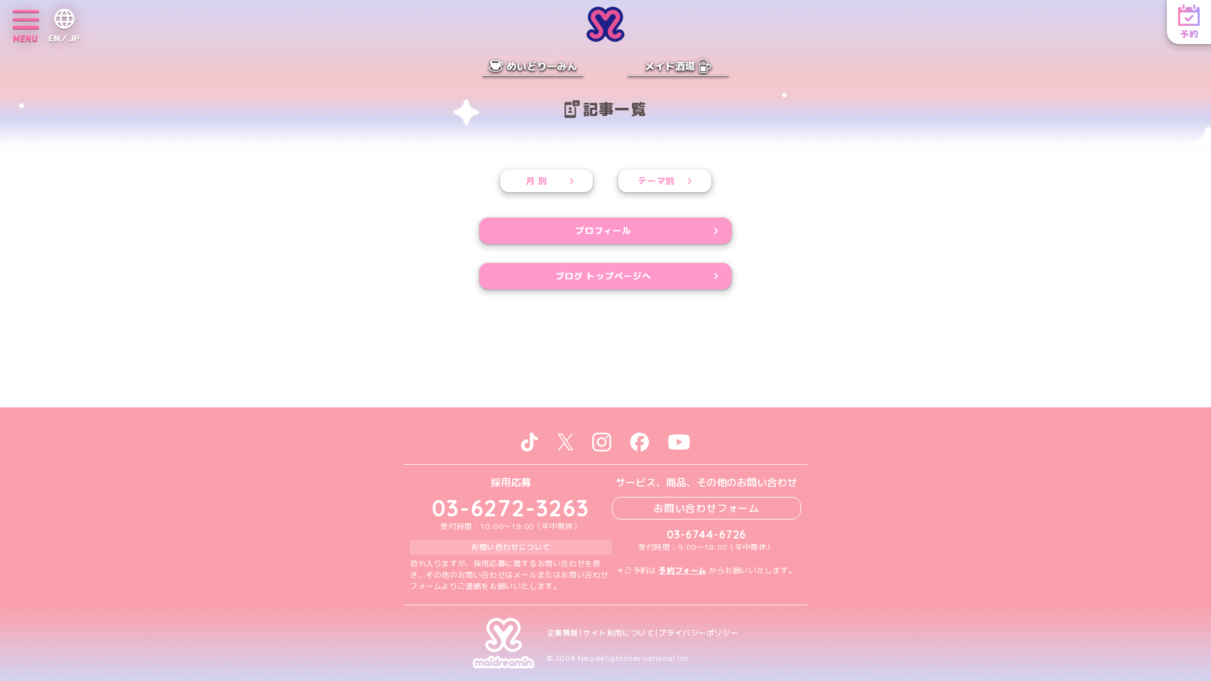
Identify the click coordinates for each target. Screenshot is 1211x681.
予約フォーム (682, 570)
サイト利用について (618, 633)
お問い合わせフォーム (706, 508)
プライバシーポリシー (698, 633)
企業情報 (562, 633)
